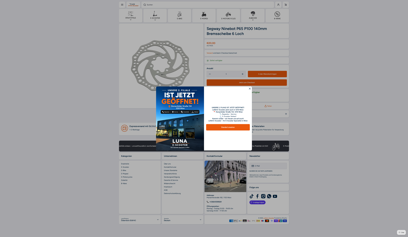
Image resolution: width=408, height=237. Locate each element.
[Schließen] (250, 89)
